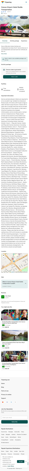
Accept (21, 461)
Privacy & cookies (6, 394)
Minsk (19, 437)
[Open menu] (26, 2)
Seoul (2, 437)
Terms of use (4, 391)
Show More (4, 53)
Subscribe (14, 422)
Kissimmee (4, 431)
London (11, 440)
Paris (11, 451)
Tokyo (22, 431)
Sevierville (16, 431)
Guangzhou (18, 440)
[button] (14, 261)
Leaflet (12, 272)
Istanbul (13, 434)
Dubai (7, 451)
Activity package (14, 41)
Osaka (2, 434)
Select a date (14, 76)
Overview (4, 41)
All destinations (5, 442)
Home (3, 383)
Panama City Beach (22, 434)
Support (3, 398)
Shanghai (10, 431)
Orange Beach (4, 440)
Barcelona (3, 454)
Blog (2, 387)
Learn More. (10, 466)
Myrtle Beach (13, 437)
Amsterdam (16, 454)
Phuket (22, 454)
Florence (10, 454)
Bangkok (8, 434)
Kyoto (6, 437)
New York (21, 451)
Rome (2, 451)
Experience (24, 41)
